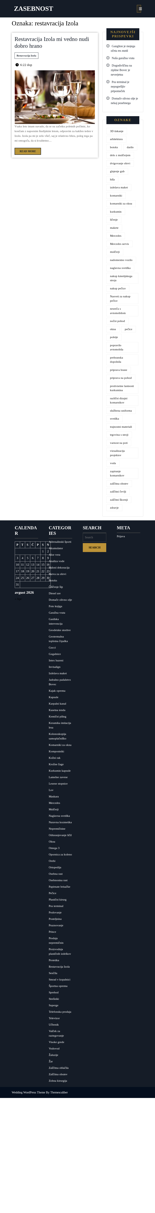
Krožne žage (56, 764)
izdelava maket (119, 187)
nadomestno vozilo (121, 260)
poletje (114, 337)
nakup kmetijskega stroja (121, 278)
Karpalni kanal (57, 703)
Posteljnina (55, 918)
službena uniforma (121, 410)
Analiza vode (56, 561)
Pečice (52, 893)
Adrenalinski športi (60, 541)
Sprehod (54, 992)
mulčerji (115, 251)
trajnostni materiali (121, 426)
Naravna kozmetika (60, 822)
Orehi (52, 860)
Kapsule (53, 697)
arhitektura (116, 139)
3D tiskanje (116, 131)
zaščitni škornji (119, 499)
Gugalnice (55, 653)
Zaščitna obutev (58, 1074)
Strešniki (54, 998)
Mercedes (115, 235)
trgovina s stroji (119, 434)
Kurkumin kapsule (60, 770)
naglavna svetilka (120, 267)
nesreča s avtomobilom (118, 311)
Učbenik (54, 1024)
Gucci (52, 647)
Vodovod (54, 1048)
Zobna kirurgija (58, 1080)
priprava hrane (118, 369)
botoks (114, 147)
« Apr (18, 599)
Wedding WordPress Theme (28, 1092)
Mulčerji (54, 809)
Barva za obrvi (57, 574)
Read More (25, 150)
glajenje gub (117, 171)
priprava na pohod (121, 377)
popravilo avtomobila (116, 347)
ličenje (114, 219)
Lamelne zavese (58, 777)
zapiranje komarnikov (117, 473)
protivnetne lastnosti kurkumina (122, 388)
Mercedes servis (119, 243)
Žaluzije (53, 1054)
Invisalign (54, 666)
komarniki (116, 195)
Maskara (54, 796)
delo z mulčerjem (120, 155)
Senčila (53, 973)
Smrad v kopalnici (59, 979)
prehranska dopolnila (116, 359)
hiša (112, 179)
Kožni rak (54, 757)
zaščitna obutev (119, 483)
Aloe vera (54, 554)
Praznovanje (56, 925)
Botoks (53, 580)
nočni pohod (117, 321)
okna (113, 329)
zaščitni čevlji (118, 491)
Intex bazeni (56, 660)
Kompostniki (56, 751)
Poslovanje (55, 912)
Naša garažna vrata (123, 58)
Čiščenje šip (56, 586)
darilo (130, 147)
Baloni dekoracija (59, 567)
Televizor (54, 1018)
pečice (128, 329)
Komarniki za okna (60, 744)
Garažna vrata (57, 612)
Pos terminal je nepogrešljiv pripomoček (120, 86)
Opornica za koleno (60, 854)
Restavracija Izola (26, 55)
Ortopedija (55, 867)
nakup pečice (118, 288)
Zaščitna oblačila (59, 1067)
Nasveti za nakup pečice (120, 298)
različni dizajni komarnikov (118, 400)
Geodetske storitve (60, 630)
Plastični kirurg (58, 899)
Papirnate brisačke (59, 886)
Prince (52, 931)
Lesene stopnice (58, 783)
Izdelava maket (58, 673)
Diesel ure (55, 593)
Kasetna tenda (57, 710)
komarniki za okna (121, 203)
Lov (51, 790)
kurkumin (116, 211)
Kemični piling (57, 716)
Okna (52, 841)
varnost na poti (119, 442)
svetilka (114, 418)
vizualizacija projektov (117, 453)
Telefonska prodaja (60, 1011)
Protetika (54, 960)
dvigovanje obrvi (120, 163)
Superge (53, 1005)
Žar (51, 1061)
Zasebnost (33, 8)
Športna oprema (58, 985)
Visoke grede (56, 1042)
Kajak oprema (57, 690)
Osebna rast (56, 873)
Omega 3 (54, 848)
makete (114, 227)
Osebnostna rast (58, 880)
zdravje (114, 507)
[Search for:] (94, 537)
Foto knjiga (55, 606)
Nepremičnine (57, 828)
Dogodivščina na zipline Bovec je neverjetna (121, 70)
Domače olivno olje (60, 599)
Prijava (121, 536)
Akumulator (56, 548)
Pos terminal (56, 906)
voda (113, 463)
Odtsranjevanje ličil (60, 835)
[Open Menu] (139, 8)
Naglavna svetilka (59, 815)
